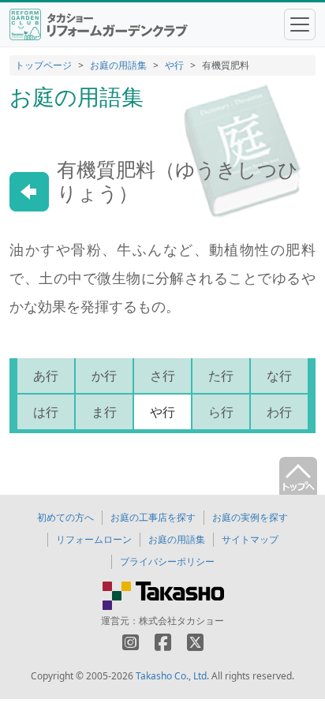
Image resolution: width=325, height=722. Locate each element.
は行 (45, 412)
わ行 (279, 412)
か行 (104, 375)
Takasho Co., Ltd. (172, 676)
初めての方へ (65, 517)
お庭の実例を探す (250, 517)
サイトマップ (250, 539)
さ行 (162, 375)
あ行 (45, 375)
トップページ (43, 65)
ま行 (104, 412)
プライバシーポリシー (167, 561)
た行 (220, 375)
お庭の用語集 (118, 65)
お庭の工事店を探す (153, 517)
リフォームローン (94, 539)
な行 (279, 375)
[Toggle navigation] (300, 24)
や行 (174, 65)
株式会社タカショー (181, 620)
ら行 (220, 412)
